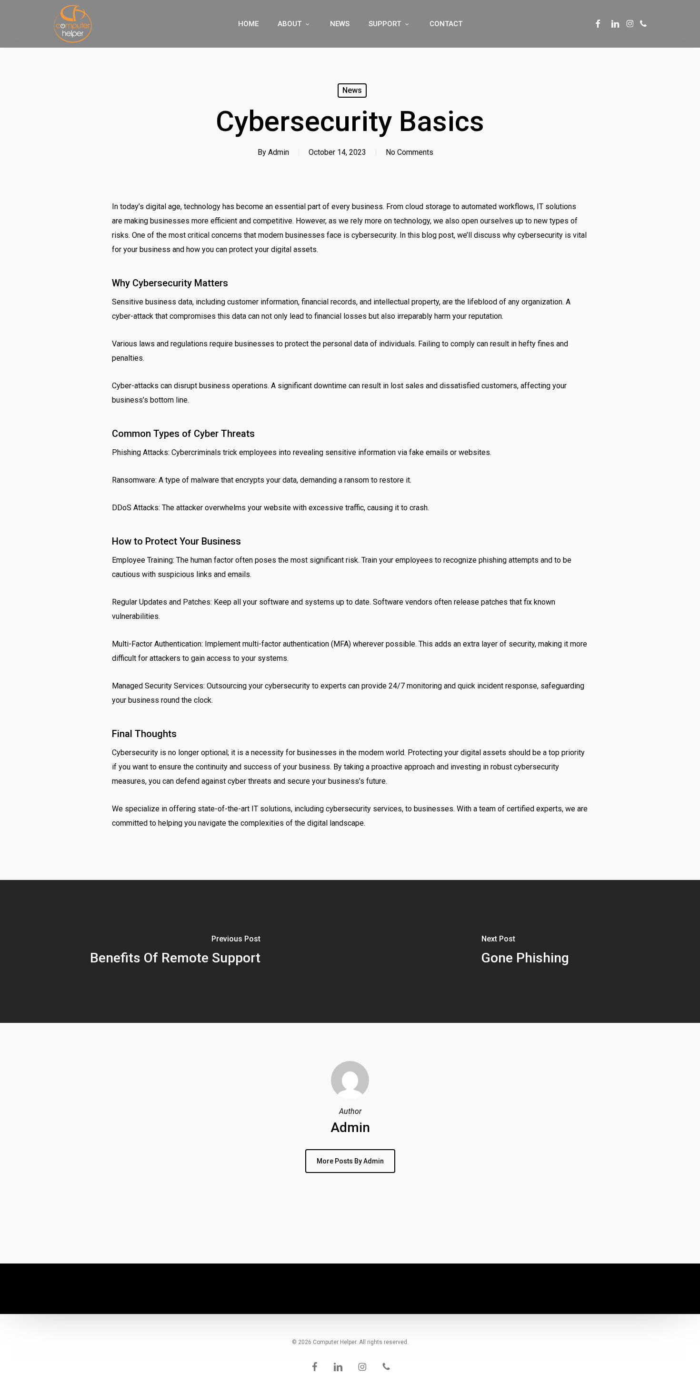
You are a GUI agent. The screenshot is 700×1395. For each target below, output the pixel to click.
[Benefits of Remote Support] (175, 951)
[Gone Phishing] (525, 951)
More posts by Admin (350, 1161)
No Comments (409, 152)
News (352, 90)
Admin (278, 152)
